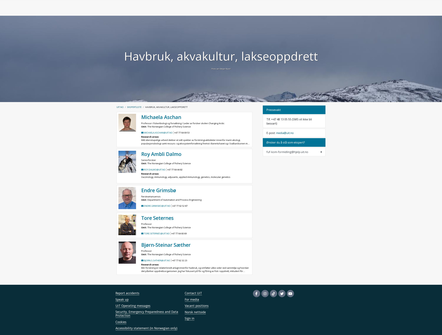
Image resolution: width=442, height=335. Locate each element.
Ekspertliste (134, 107)
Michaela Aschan (161, 117)
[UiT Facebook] (256, 293)
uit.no (120, 107)
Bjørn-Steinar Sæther (166, 244)
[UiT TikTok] (273, 293)
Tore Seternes (157, 217)
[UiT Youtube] (290, 293)
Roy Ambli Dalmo (161, 154)
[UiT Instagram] (265, 293)
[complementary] (294, 152)
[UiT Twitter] (282, 293)
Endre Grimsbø (158, 190)
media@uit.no (285, 133)
